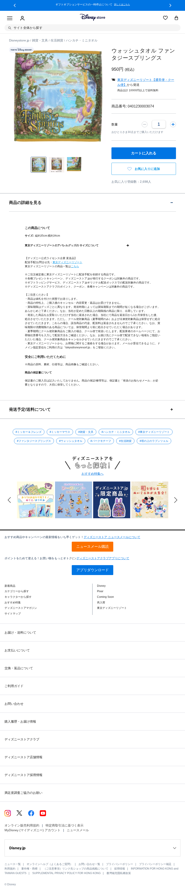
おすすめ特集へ (92, 473)
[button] (14, 5)
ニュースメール (78, 830)
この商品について (37, 228)
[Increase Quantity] (173, 124)
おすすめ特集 (13, 602)
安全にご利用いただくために (45, 356)
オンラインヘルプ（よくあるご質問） (50, 864)
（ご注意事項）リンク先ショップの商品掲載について (75, 868)
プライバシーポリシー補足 (155, 864)
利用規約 (10, 868)
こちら (75, 266)
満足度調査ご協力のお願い (23, 793)
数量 (114, 124)
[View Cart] (176, 18)
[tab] (92, 202)
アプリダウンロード (92, 570)
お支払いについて (17, 650)
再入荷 (101, 602)
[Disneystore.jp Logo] (92, 17)
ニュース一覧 (13, 864)
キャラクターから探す (18, 596)
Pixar (100, 591)
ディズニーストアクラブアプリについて (102, 558)
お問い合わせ (14, 703)
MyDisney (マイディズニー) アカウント (32, 830)
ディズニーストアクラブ (22, 739)
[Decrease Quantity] (145, 124)
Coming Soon (105, 596)
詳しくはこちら (122, 4)
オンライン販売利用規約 (22, 825)
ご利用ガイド (14, 686)
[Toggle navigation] (10, 18)
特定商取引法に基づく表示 (64, 825)
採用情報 (119, 868)
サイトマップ (13, 613)
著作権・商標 (29, 868)
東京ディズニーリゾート (67, 262)
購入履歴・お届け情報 (20, 721)
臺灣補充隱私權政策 (118, 873)
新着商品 (10, 585)
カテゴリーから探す (17, 591)
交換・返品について (19, 668)
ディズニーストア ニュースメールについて (112, 537)
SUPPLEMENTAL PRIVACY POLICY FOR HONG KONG (66, 873)
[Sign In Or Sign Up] (22, 18)
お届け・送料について (20, 632)
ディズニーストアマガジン (21, 608)
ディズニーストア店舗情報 (23, 757)
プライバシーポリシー (119, 864)
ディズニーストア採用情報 (23, 775)
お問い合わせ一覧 (89, 864)
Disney (101, 585)
